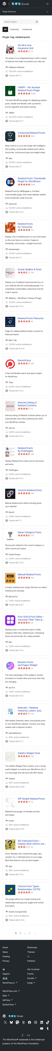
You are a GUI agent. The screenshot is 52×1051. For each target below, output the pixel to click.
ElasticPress (24, 360)
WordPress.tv (10, 983)
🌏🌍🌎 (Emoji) (15, 1016)
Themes (31, 952)
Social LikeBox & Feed (29, 269)
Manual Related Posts (29, 574)
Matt (6, 995)
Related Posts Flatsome (30, 318)
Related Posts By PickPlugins (25, 449)
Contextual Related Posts (31, 132)
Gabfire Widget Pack (29, 753)
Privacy (6, 961)
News (5, 952)
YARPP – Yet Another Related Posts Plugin (29, 89)
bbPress (8, 1000)
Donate (32, 978)
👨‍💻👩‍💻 (5, 978)
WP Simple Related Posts (31, 798)
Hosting (6, 956)
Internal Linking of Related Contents (27, 404)
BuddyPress (9, 1004)
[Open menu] (48, 4)
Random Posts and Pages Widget (27, 663)
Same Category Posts (29, 532)
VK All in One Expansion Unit (25, 47)
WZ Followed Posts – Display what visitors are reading (31, 842)
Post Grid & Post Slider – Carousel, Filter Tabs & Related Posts (31, 618)
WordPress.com (11, 991)
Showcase (32, 947)
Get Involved (33, 969)
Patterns (31, 961)
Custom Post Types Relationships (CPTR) (29, 888)
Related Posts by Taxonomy (25, 225)
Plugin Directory (9, 11)
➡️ (35, 933)
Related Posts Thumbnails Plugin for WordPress (32, 180)
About (5, 947)
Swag (31, 983)
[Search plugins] (36, 21)
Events (30, 973)
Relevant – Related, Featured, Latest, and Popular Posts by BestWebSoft (29, 709)
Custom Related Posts (30, 490)
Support (6, 973)
